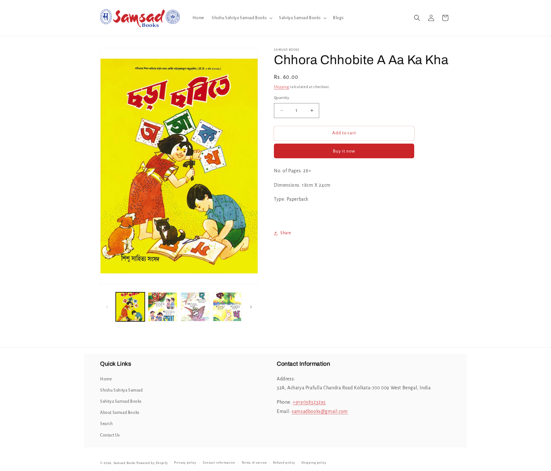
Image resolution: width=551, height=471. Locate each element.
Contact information (219, 462)
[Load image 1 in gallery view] (130, 306)
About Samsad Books (119, 412)
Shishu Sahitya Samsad (121, 390)
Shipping (281, 87)
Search (106, 424)
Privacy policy (185, 462)
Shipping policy (314, 462)
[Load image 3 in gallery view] (194, 306)
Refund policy (284, 462)
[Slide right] (251, 307)
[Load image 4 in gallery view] (227, 306)
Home (106, 379)
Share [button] (285, 233)
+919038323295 (309, 402)
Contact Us (110, 435)
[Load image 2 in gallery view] (162, 306)
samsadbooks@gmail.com (320, 411)
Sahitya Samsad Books (121, 401)
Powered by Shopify (152, 463)
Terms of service (254, 462)
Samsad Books (125, 463)
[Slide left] (107, 307)
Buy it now (344, 150)
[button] (241, 18)
